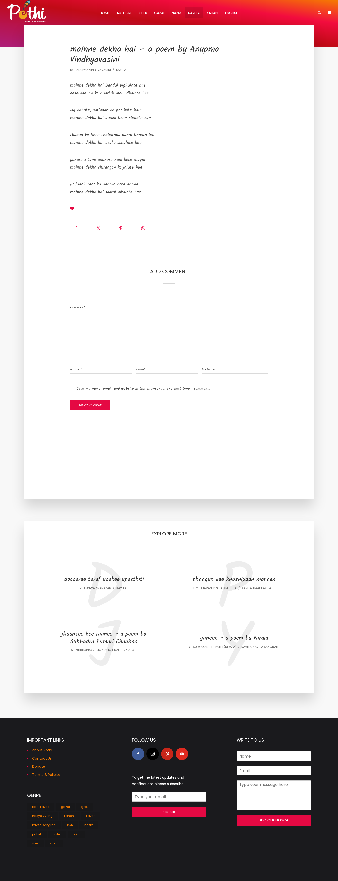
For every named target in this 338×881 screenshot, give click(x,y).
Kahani (212, 12)
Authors (124, 12)
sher (35, 843)
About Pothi (42, 750)
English (231, 12)
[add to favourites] (72, 209)
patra (57, 834)
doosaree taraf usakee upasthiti (104, 579)
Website (208, 369)
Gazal (159, 12)
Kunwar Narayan (97, 588)
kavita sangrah (265, 647)
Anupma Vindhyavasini (93, 70)
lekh (70, 825)
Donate (38, 766)
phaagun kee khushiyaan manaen (234, 579)
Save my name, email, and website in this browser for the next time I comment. (143, 388)
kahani (69, 816)
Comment (77, 307)
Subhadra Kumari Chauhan (97, 650)
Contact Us (42, 758)
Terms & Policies (46, 774)
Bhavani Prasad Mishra (218, 588)
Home (105, 12)
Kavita (194, 12)
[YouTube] (182, 754)
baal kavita (262, 588)
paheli (37, 834)
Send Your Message (273, 820)
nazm (88, 825)
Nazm (176, 12)
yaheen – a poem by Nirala (234, 638)
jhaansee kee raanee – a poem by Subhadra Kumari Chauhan (104, 638)
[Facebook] (138, 754)
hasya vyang (42, 816)
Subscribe (169, 812)
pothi (76, 834)
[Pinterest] (167, 754)
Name (76, 369)
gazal (65, 807)
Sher (143, 12)
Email (141, 369)
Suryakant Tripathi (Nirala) (214, 647)
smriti (54, 843)
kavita (121, 70)
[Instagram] (152, 754)
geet (84, 807)
